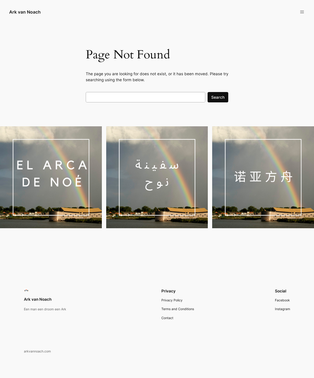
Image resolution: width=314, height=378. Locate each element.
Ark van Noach (25, 12)
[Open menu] (302, 12)
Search (218, 97)
